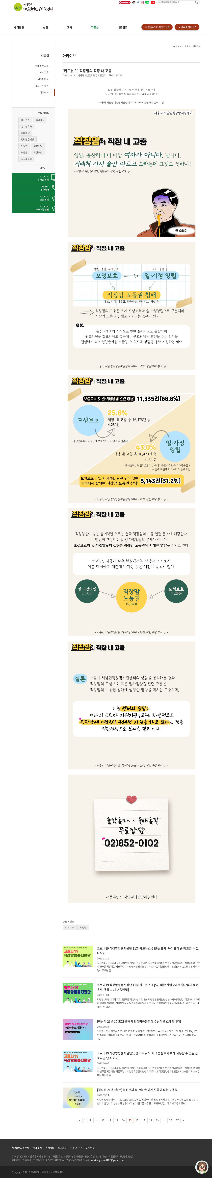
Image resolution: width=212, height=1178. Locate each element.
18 (150, 1120)
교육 (69, 27)
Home (178, 46)
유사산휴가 (26, 126)
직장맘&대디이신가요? (157, 27)
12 (109, 1120)
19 (157, 1120)
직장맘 (83, 927)
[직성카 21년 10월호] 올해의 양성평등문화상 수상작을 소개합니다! (139, 1021)
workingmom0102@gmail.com (107, 1160)
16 (137, 1120)
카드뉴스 (69, 927)
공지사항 (50, 1147)
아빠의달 (25, 132)
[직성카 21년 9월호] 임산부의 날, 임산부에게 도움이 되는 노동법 (137, 1090)
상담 (45, 27)
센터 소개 (37, 1147)
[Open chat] (202, 1167)
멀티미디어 (43, 79)
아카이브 (44, 92)
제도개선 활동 (42, 85)
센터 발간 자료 (42, 65)
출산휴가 (25, 119)
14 (123, 1120)
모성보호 (38, 152)
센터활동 (19, 27)
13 (116, 1120)
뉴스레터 (62, 1147)
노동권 (24, 152)
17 (143, 1120)
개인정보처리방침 (20, 1147)
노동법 (24, 146)
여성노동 (38, 146)
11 (103, 1120)
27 (177, 1120)
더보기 (43, 168)
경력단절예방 (27, 139)
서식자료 (44, 72)
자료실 (95, 27)
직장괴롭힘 (26, 158)
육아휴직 (40, 119)
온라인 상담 (76, 1147)
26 (170, 1120)
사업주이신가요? (187, 27)
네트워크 (123, 27)
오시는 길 (90, 1147)
